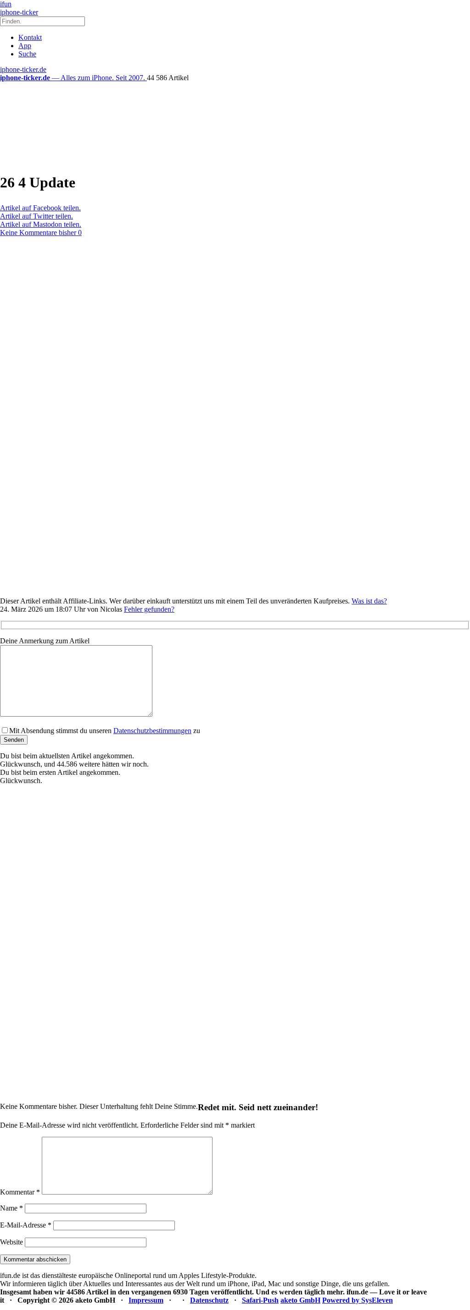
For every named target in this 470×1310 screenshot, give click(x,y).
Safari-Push (260, 1300)
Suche (27, 54)
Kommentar (20, 1192)
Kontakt (30, 37)
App (24, 45)
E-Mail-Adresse (25, 1225)
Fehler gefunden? (149, 609)
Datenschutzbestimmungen (152, 730)
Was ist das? (369, 601)
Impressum (146, 1300)
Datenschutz (209, 1300)
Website (11, 1242)
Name (11, 1208)
